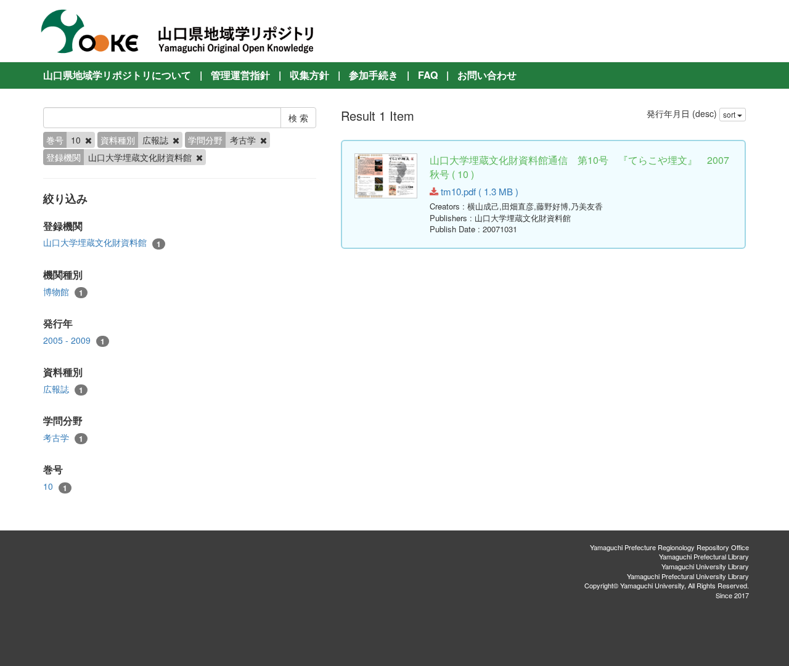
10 (55, 486)
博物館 (63, 291)
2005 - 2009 (74, 340)
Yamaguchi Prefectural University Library (688, 576)
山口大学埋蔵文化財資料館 (102, 242)
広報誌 (63, 389)
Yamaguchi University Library (705, 566)
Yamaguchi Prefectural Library (704, 556)
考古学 (63, 437)
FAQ (428, 75)
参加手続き (373, 75)
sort (730, 114)
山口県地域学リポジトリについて (117, 75)
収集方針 (309, 75)
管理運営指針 (240, 75)
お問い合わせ (487, 75)
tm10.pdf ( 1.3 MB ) (478, 191)
